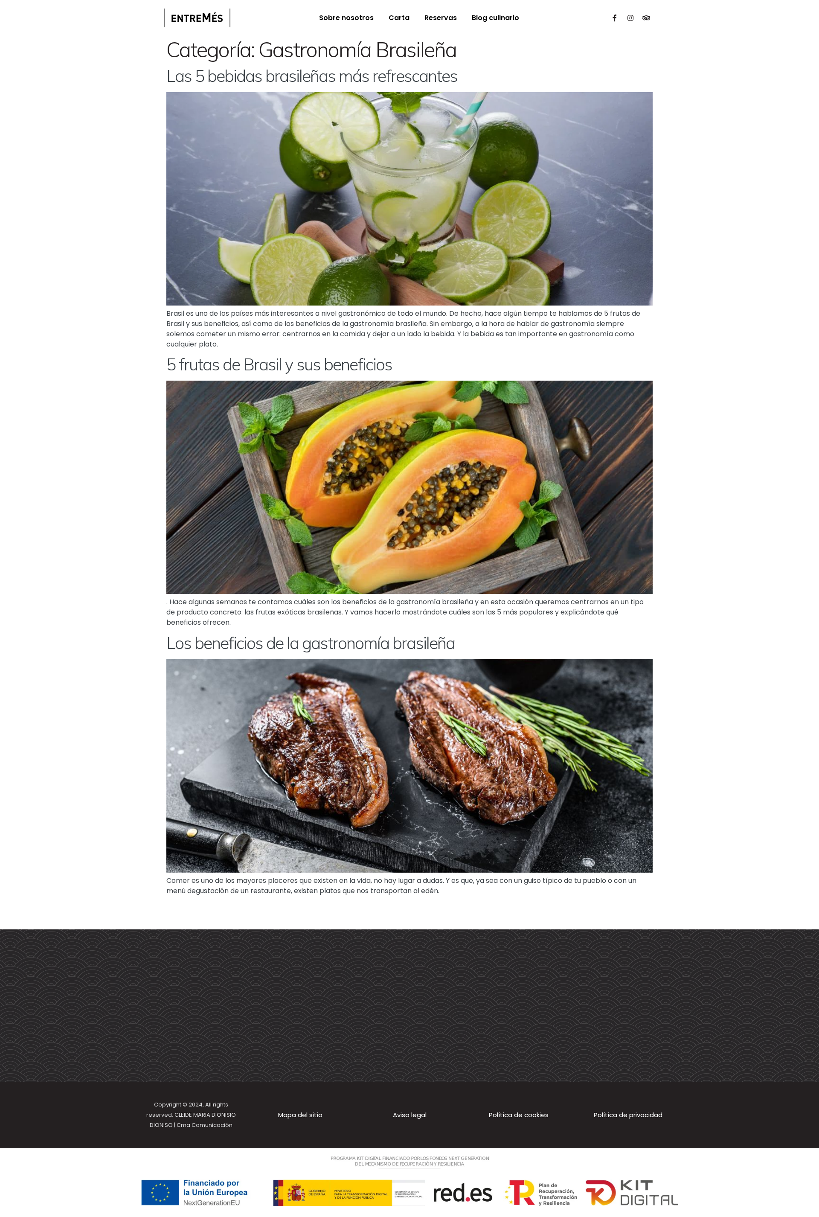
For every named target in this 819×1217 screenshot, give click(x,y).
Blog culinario (495, 18)
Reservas (440, 18)
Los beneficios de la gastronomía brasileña (310, 642)
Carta (399, 18)
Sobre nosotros (346, 18)
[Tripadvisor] (646, 18)
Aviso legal (410, 1114)
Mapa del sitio (300, 1114)
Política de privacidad (628, 1114)
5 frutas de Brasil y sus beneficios (279, 364)
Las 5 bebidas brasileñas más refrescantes (311, 75)
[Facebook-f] (615, 18)
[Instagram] (630, 18)
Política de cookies (519, 1114)
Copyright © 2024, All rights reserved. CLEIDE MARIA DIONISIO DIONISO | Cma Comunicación (191, 1115)
